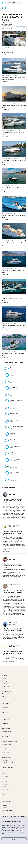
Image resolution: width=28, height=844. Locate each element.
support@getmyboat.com (8, 810)
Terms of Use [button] (18, 827)
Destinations (5, 760)
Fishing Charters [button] (6, 728)
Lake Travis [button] (4, 781)
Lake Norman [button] (5, 789)
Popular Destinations (8, 767)
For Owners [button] (4, 710)
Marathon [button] (4, 797)
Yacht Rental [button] (5, 736)
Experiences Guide (6, 757)
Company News (6, 752)
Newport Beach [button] (5, 784)
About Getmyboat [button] (6, 675)
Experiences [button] (5, 719)
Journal (4, 748)
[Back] (3, 38)
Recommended (20, 27)
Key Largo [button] (4, 791)
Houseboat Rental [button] (6, 731)
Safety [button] (3, 715)
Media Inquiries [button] (5, 681)
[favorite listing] (25, 48)
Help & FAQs (5, 805)
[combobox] (13, 2)
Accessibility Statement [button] (7, 691)
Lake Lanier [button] (4, 773)
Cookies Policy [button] (5, 688)
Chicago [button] (4, 786)
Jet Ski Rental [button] (5, 726)
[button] (4, 24)
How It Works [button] (5, 707)
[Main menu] (26, 3)
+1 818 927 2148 (6, 808)
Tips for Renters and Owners (9, 762)
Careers (4, 678)
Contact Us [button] (4, 699)
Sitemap (4, 696)
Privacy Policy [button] (5, 686)
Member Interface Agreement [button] (9, 693)
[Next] (24, 38)
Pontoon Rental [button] (5, 733)
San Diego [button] (4, 778)
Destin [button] (3, 794)
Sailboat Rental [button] (5, 739)
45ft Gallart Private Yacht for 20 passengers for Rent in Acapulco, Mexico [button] (13, 500)
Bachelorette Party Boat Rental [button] (9, 741)
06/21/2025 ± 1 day (13, 8)
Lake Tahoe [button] (5, 776)
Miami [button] (3, 771)
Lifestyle (4, 755)
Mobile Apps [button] (5, 712)
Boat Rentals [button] (5, 723)
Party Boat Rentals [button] (6, 744)
